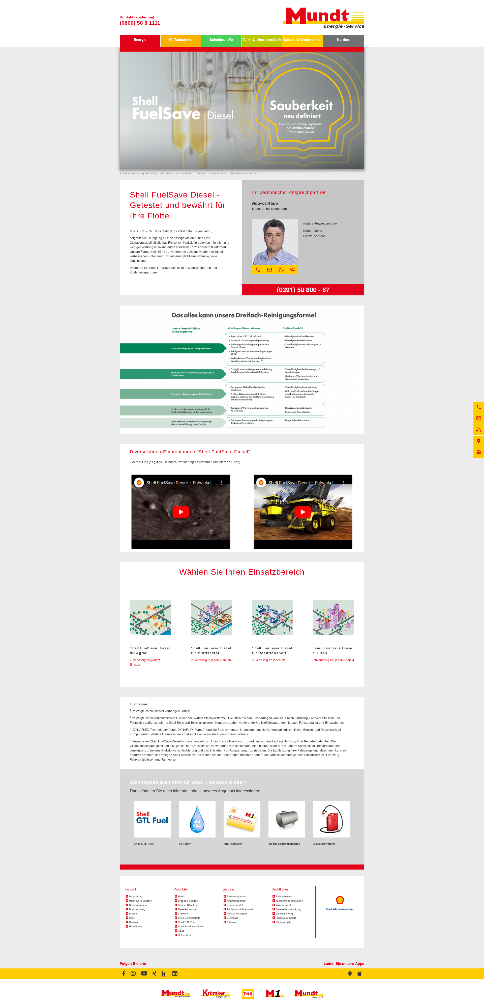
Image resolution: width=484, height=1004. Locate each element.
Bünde (133, 913)
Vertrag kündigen (237, 913)
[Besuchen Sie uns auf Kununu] (164, 973)
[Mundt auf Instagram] (133, 973)
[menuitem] (140, 41)
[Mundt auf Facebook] (124, 973)
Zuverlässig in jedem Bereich (211, 660)
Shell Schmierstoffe (189, 918)
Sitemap (231, 922)
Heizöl (181, 896)
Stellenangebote (236, 896)
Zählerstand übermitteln (240, 909)
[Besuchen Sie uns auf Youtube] (143, 973)
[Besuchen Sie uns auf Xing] (154, 973)
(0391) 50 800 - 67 (303, 289)
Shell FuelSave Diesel (190, 926)
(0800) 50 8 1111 (140, 23)
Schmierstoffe (221, 39)
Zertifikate (232, 918)
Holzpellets (184, 935)
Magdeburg (135, 896)
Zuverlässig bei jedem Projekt (333, 660)
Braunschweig (137, 909)
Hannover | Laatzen (140, 901)
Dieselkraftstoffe (187, 909)
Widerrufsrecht (284, 905)
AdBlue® (183, 913)
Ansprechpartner (236, 901)
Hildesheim (135, 926)
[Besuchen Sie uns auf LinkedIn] (175, 973)
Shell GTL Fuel (186, 922)
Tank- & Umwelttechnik (262, 39)
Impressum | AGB (286, 918)
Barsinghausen (138, 905)
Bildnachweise (284, 896)
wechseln (150, 173)
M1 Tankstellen (180, 39)
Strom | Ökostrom (188, 905)
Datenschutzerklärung (288, 909)
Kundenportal (235, 905)
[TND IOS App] (359, 973)
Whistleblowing (284, 913)
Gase (181, 931)
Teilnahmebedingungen (289, 901)
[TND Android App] (350, 973)
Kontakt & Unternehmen (302, 39)
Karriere (343, 39)
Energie (140, 39)
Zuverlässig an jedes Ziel (269, 660)
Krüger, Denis (312, 230)
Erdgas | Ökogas (188, 901)
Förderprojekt (283, 922)
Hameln (133, 922)
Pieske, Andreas (314, 236)
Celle (132, 918)
